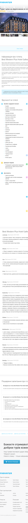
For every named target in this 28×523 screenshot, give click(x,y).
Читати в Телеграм (13, 461)
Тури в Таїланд (16, 486)
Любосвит (2, 495)
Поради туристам (16, 506)
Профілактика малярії (17, 510)
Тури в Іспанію (16, 482)
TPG (1, 493)
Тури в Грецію (16, 480)
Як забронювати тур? (17, 502)
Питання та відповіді (17, 508)
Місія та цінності (3, 502)
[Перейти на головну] (6, 473)
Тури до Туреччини (4, 482)
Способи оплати (16, 504)
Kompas (14, 495)
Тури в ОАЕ (2, 484)
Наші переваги (3, 504)
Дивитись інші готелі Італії (7, 433)
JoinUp (14, 493)
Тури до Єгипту (3, 480)
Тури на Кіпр (2, 486)
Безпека (1, 506)
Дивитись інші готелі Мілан (20, 433)
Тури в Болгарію (16, 484)
